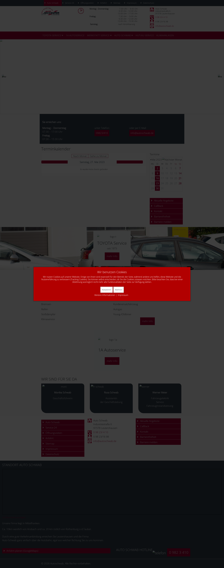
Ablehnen (118, 289)
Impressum (123, 295)
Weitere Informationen (104, 295)
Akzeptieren (106, 289)
